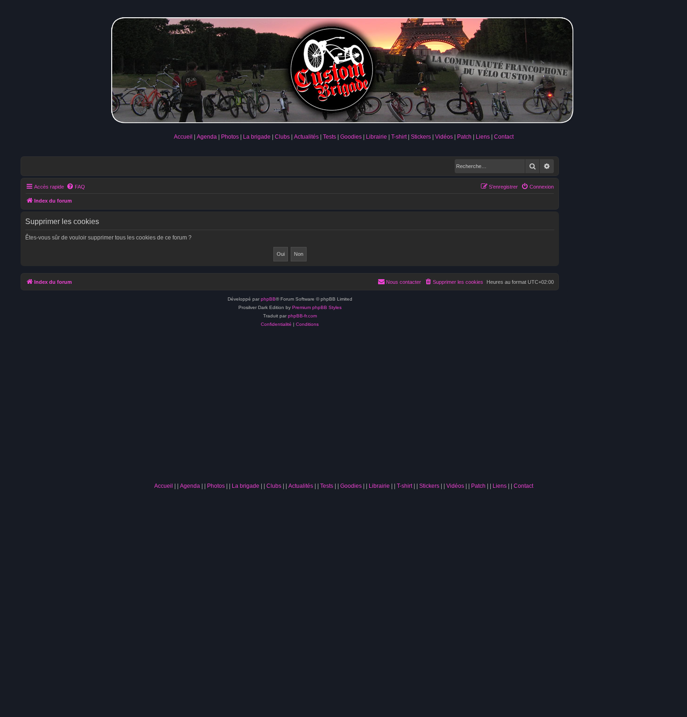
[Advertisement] (343, 408)
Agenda (207, 137)
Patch (464, 137)
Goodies (351, 137)
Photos (230, 137)
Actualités (306, 137)
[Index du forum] (343, 68)
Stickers (421, 137)
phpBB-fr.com (302, 315)
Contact (504, 137)
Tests (329, 137)
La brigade (257, 137)
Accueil (183, 137)
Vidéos (444, 137)
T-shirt (399, 137)
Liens (483, 137)
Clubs (282, 137)
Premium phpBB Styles (317, 307)
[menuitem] (75, 186)
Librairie (376, 137)
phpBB (268, 299)
